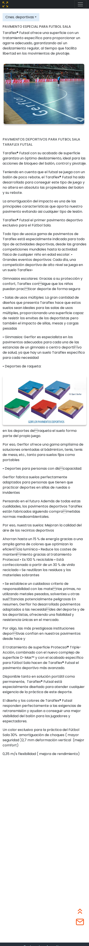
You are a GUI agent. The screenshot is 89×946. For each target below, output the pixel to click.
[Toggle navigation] (80, 4)
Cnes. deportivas (19, 17)
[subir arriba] (80, 910)
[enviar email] (80, 921)
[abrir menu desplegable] (5, 4)
